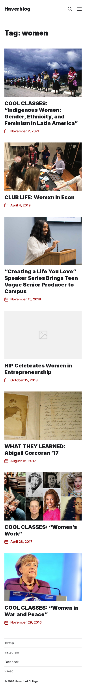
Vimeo (8, 671)
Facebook (11, 662)
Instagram (11, 652)
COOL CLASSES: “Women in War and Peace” (41, 611)
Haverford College (26, 681)
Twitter (9, 643)
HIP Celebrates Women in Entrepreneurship (38, 368)
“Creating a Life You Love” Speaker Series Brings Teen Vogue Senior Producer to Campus (41, 281)
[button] (70, 9)
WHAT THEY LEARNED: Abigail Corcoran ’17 (35, 449)
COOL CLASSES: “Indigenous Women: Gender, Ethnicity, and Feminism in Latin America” (41, 113)
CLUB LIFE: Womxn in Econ (39, 197)
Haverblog (17, 8)
